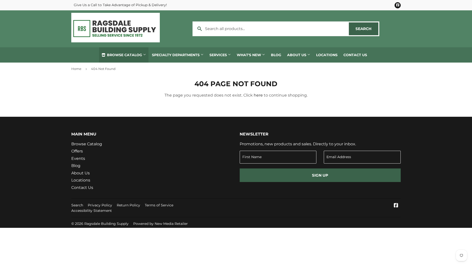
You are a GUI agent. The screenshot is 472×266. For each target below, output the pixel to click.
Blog (276, 55)
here (258, 95)
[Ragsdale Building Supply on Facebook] (396, 205)
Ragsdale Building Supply (106, 224)
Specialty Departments (176, 55)
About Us (297, 55)
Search (366, 28)
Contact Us (355, 55)
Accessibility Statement (91, 211)
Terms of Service (159, 205)
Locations (327, 55)
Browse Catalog (124, 55)
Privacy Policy (100, 205)
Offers (77, 151)
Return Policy (128, 205)
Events (78, 158)
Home (76, 69)
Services (218, 55)
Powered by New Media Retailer (160, 224)
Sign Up (320, 175)
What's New (249, 55)
